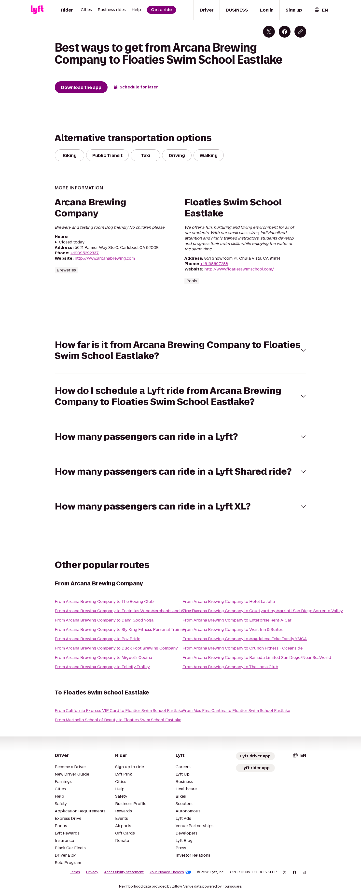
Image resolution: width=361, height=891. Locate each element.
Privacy (92, 872)
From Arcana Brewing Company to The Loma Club (230, 667)
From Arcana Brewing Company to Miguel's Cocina (103, 657)
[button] (180, 350)
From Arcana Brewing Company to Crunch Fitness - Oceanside (242, 648)
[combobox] (321, 10)
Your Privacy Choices (167, 872)
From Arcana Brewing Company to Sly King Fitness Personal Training (121, 629)
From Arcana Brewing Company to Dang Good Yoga (104, 620)
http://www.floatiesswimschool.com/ (239, 269)
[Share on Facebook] (285, 32)
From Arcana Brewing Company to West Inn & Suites (232, 629)
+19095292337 (84, 253)
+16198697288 (214, 264)
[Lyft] (37, 10)
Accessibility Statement (124, 872)
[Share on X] (269, 32)
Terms (75, 872)
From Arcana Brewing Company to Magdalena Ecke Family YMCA (244, 639)
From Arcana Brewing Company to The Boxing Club (104, 601)
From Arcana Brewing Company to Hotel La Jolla (228, 601)
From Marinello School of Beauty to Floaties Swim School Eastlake (118, 720)
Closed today (71, 242)
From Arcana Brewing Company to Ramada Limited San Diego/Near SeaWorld (256, 657)
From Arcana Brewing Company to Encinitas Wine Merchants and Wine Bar (126, 611)
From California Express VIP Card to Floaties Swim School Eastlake (119, 710)
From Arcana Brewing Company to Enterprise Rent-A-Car (237, 620)
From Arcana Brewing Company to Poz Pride (97, 639)
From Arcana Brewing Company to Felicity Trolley (102, 667)
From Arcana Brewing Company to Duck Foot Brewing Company (116, 648)
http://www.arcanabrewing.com (105, 258)
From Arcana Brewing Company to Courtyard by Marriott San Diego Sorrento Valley (262, 611)
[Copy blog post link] (300, 32)
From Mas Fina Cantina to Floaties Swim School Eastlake (236, 710)
